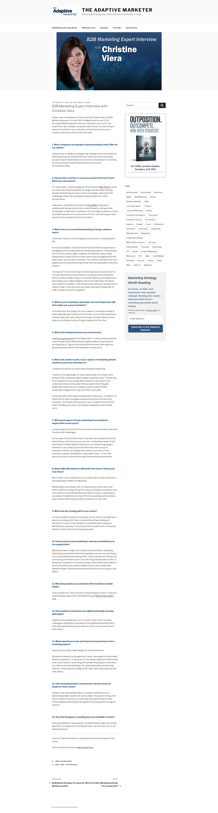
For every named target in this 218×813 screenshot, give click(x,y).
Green (148, 224)
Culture (149, 210)
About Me (117, 28)
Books (153, 197)
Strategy (130, 260)
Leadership (155, 229)
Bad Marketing (140, 197)
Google (139, 224)
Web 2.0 (137, 265)
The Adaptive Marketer (117, 10)
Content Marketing (134, 210)
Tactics (151, 260)
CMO (62, 765)
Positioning (156, 247)
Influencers (159, 224)
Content (147, 206)
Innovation (130, 229)
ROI (140, 256)
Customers (153, 215)
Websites (148, 265)
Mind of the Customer (135, 242)
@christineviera (85, 747)
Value (159, 260)
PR (127, 251)
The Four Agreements (62, 338)
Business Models (133, 201)
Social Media (158, 256)
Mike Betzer (105, 187)
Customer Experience (135, 215)
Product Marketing (149, 251)
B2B (57, 765)
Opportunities (132, 247)
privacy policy (152, 310)
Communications (133, 206)
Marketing (145, 233)
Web (128, 265)
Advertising (146, 192)
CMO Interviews (88, 28)
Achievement (132, 192)
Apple (128, 197)
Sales (147, 256)
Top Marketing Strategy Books (64, 28)
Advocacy (158, 192)
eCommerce (150, 220)
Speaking (104, 28)
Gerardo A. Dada (81, 102)
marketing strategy (134, 238)
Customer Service (134, 220)
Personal (145, 247)
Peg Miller (92, 205)
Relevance (130, 256)
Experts (129, 224)
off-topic (152, 242)
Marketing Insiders (105, 596)
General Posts (131, 28)
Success (140, 260)
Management (132, 233)
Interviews (72, 765)
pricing (135, 251)
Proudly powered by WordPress (64, 807)
